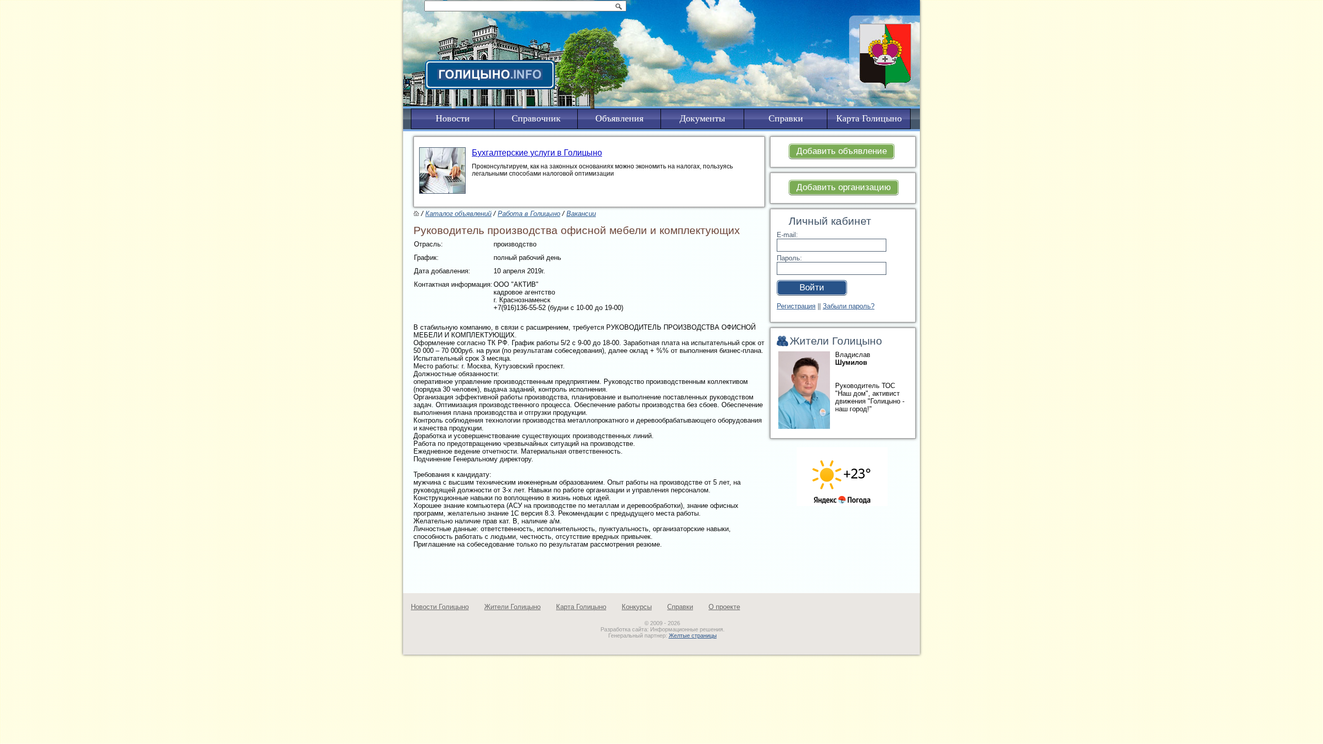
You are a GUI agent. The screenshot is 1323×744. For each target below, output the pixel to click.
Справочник (536, 118)
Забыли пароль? (848, 306)
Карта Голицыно (581, 607)
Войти (811, 287)
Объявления (619, 118)
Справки (680, 607)
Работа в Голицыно (529, 214)
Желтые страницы (693, 635)
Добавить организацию (843, 187)
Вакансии (581, 214)
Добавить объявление (841, 151)
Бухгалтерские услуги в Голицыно (537, 152)
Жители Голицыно (512, 607)
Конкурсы (637, 607)
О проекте (724, 607)
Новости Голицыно (440, 607)
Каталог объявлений (458, 214)
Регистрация (796, 306)
